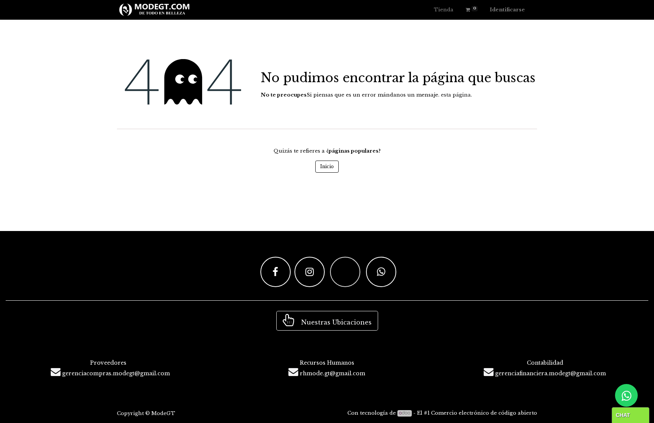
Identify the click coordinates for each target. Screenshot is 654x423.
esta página (456, 95)
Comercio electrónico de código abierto (484, 413)
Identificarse (507, 9)
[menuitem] (443, 10)
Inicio (327, 166)
